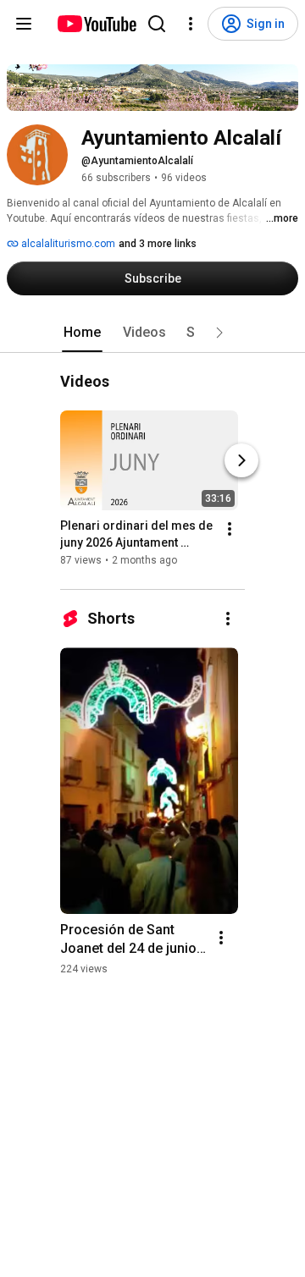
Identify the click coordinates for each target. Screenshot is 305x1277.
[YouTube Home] (96, 23)
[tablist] (152, 332)
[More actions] (230, 530)
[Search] (157, 24)
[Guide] (24, 24)
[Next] (241, 461)
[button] (219, 332)
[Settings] (190, 24)
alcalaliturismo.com (67, 244)
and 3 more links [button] (158, 244)
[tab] (82, 332)
